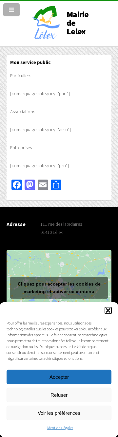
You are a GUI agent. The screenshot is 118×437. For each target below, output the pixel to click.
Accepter (59, 377)
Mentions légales (60, 427)
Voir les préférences (59, 413)
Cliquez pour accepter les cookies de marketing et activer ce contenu (59, 287)
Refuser (59, 395)
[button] (108, 310)
